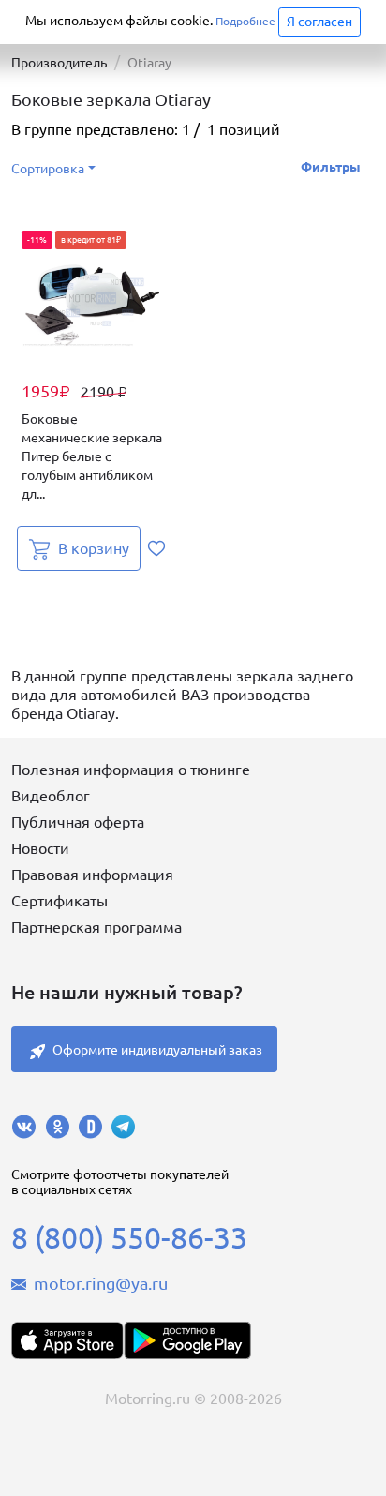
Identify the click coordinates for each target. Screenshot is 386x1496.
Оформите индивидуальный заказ (157, 1049)
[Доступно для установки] (187, 1340)
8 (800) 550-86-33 (129, 1237)
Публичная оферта (77, 822)
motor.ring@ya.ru (101, 1283)
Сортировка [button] (47, 168)
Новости (40, 848)
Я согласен (319, 21)
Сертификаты (59, 900)
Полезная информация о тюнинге (130, 769)
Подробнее (245, 21)
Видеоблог (50, 795)
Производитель (59, 62)
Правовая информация (92, 874)
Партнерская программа (96, 927)
